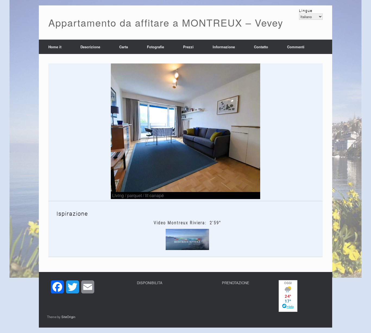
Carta (123, 46)
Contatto (261, 46)
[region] (185, 131)
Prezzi (188, 46)
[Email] (87, 286)
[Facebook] (57, 286)
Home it (54, 46)
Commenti (295, 46)
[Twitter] (72, 286)
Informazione (224, 46)
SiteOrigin (68, 317)
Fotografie (155, 46)
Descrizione (90, 46)
